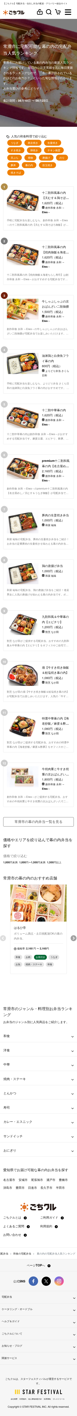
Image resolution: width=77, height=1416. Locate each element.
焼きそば (16, 172)
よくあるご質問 (14, 1226)
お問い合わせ (12, 1234)
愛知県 (8, 1169)
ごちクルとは (12, 1217)
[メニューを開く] (68, 12)
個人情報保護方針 (35, 1399)
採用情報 (47, 1399)
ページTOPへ (36, 1265)
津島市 (7, 1187)
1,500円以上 (54, 862)
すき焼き (16, 150)
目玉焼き (47, 165)
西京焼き (33, 143)
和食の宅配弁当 (22, 1253)
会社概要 (14, 1399)
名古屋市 (9, 1180)
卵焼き (34, 150)
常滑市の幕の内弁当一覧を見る (38, 821)
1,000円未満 (10, 862)
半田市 (60, 1187)
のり (62, 158)
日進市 (32, 1187)
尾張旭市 (37, 1180)
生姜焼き (52, 143)
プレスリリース (59, 1399)
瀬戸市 (50, 1180)
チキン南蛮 (53, 150)
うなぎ (14, 143)
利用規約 (46, 1226)
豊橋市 (63, 1180)
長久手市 (46, 1187)
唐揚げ (46, 158)
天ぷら (14, 158)
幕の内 (29, 165)
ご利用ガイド (49, 1217)
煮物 (30, 158)
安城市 (23, 1180)
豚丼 (13, 165)
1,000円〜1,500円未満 (32, 862)
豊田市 (20, 1187)
